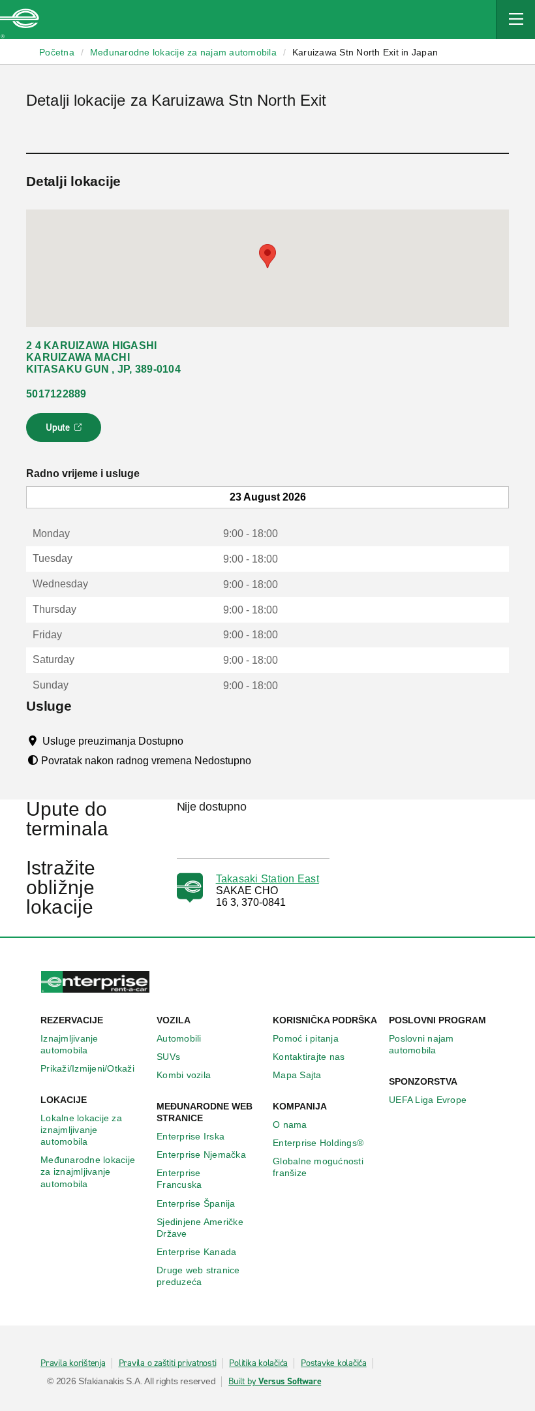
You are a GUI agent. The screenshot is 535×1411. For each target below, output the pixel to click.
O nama (290, 1124)
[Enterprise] (19, 19)
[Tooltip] (195, 740)
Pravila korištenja (73, 1363)
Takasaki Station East (267, 878)
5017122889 (56, 393)
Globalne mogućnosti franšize (318, 1167)
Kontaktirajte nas (308, 1056)
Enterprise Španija (196, 1203)
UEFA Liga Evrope (427, 1099)
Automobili (179, 1038)
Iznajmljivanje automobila (69, 1044)
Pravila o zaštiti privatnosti (168, 1363)
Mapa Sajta (297, 1075)
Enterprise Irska (190, 1136)
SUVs (168, 1056)
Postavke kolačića (334, 1363)
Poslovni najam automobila (421, 1044)
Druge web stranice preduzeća (198, 1276)
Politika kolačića (258, 1363)
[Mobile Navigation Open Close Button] (515, 19)
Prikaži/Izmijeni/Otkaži (87, 1068)
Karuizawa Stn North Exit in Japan (365, 52)
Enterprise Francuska (179, 1179)
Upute (65, 431)
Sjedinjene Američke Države (200, 1228)
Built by (274, 1382)
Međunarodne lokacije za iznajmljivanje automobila (87, 1171)
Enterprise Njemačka (201, 1154)
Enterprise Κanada (196, 1252)
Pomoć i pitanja (306, 1038)
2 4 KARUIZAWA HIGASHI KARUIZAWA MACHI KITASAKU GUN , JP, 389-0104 (103, 357)
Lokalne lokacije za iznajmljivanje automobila (81, 1130)
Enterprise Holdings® (318, 1143)
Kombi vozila (184, 1075)
